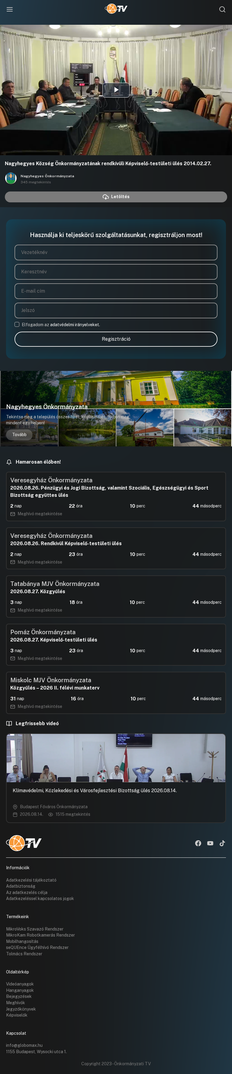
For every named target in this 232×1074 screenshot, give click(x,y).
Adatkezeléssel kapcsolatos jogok (40, 898)
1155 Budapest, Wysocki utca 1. (36, 1051)
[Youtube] (210, 844)
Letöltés (120, 196)
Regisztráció (116, 339)
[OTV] (116, 9)
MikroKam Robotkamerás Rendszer (40, 935)
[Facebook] (198, 844)
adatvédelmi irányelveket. (75, 324)
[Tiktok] (222, 844)
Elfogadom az (61, 324)
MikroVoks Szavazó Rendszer (34, 929)
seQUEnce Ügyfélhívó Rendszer (37, 947)
